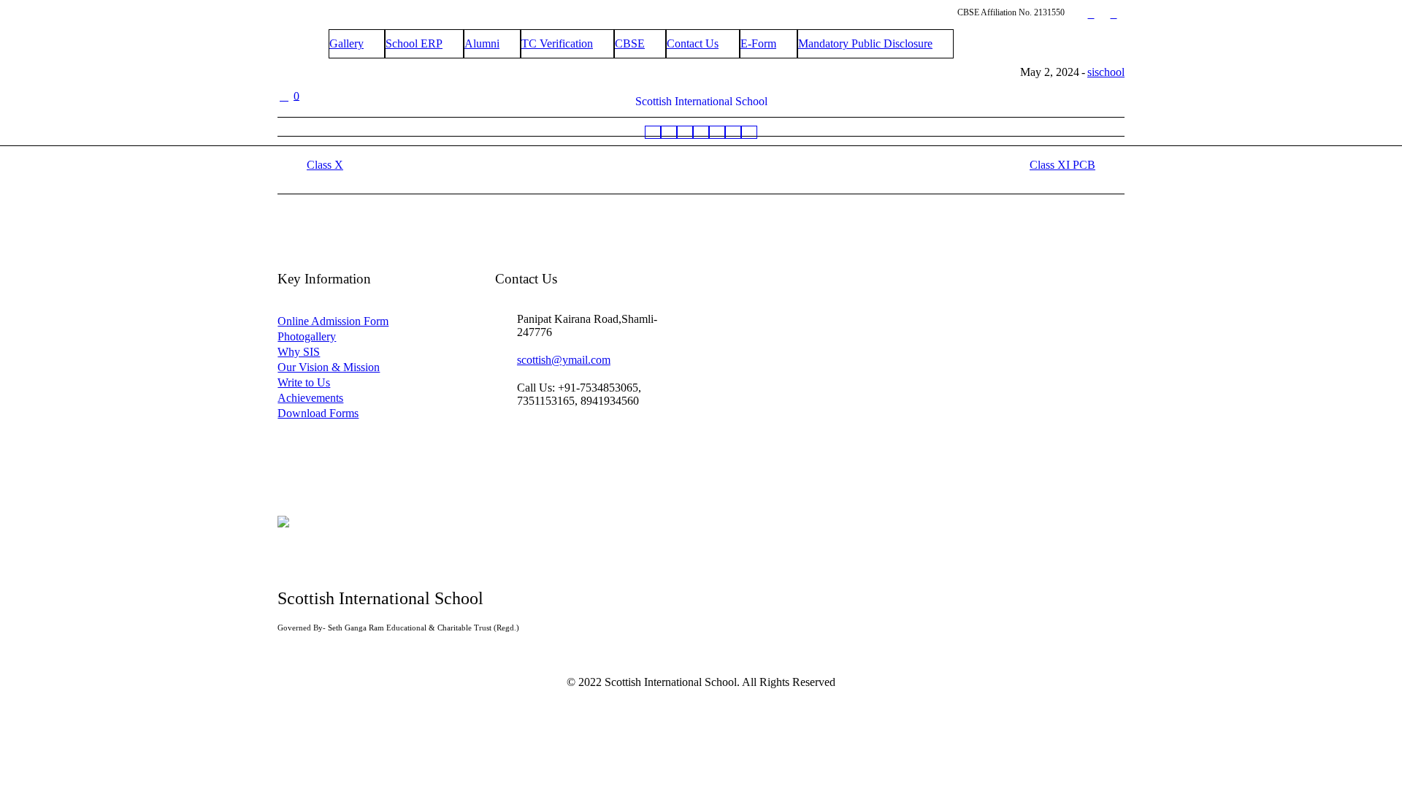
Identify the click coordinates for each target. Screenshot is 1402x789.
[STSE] (717, 132)
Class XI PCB (1062, 165)
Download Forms (318, 413)
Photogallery (306, 336)
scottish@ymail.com (563, 360)
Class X (325, 165)
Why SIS (298, 352)
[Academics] (685, 132)
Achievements (310, 398)
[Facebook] (1091, 15)
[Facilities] (733, 132)
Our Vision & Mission (328, 367)
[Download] (749, 132)
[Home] (653, 132)
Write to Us (303, 382)
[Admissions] (701, 132)
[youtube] (1114, 15)
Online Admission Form (332, 321)
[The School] (669, 132)
